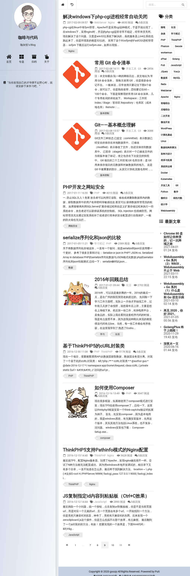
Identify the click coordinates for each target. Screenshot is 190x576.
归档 (34, 61)
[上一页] (67, 545)
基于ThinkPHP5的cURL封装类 (94, 346)
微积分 (164, 198)
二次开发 (165, 116)
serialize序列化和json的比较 (92, 237)
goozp (113, 571)
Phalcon (165, 46)
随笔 (163, 27)
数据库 (164, 78)
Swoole (178, 46)
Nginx (111, 22)
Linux (163, 141)
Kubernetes (166, 179)
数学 (176, 191)
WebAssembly (168, 210)
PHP (96, 192)
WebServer (100, 22)
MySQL (176, 78)
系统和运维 (166, 166)
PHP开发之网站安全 (84, 187)
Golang (176, 59)
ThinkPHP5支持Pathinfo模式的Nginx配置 (105, 450)
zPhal (164, 59)
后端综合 (165, 109)
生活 (128, 285)
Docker (164, 172)
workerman (166, 52)
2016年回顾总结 (111, 279)
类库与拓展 (166, 160)
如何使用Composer (114, 387)
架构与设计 (166, 154)
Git (139, 68)
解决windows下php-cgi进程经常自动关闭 (105, 16)
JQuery (164, 71)
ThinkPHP (106, 351)
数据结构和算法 (168, 147)
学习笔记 (99, 243)
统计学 (164, 204)
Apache (164, 97)
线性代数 (177, 198)
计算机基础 (166, 135)
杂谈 (163, 33)
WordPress (166, 128)
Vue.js (177, 71)
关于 (46, 61)
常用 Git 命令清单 (112, 62)
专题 (21, 61)
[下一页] (129, 545)
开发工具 (131, 68)
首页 (9, 61)
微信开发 (165, 122)
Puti (163, 65)
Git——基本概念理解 (115, 125)
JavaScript (100, 501)
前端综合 (165, 103)
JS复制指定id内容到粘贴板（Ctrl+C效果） (106, 496)
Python (164, 191)
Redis (163, 84)
